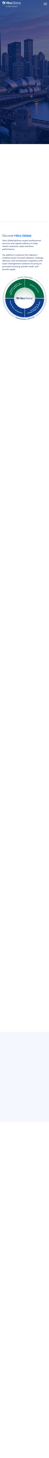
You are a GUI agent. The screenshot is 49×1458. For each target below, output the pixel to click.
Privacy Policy (24, 1443)
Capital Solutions (10, 1366)
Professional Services (12, 1372)
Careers (5, 1400)
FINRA (22, 1344)
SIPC (28, 1344)
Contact (6, 1394)
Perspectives (8, 1406)
